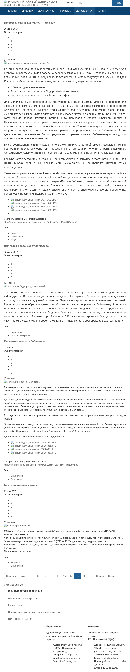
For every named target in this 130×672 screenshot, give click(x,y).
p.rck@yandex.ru (110, 658)
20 (91, 576)
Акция (14, 239)
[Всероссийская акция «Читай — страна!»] (26, 63)
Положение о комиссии (20, 619)
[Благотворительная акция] (18, 525)
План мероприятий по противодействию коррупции (34, 612)
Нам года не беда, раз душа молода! (26, 245)
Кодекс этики (15, 605)
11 (31, 576)
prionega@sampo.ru (70, 658)
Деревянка (16, 479)
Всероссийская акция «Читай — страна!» (29, 22)
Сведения (27, 10)
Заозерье (15, 233)
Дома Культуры (46, 10)
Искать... (71, 2)
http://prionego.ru (67, 661)
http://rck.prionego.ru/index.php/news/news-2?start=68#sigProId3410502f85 (41, 465)
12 (38, 576)
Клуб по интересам (20, 335)
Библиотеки (65, 10)
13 (45, 576)
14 (51, 576)
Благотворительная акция (20, 485)
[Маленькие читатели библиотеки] (22, 381)
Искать (117, 3)
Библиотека (17, 236)
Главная (12, 10)
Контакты (102, 10)
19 (84, 576)
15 (58, 576)
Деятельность (83, 10)
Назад (23, 576)
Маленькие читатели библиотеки (24, 341)
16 (64, 576)
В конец (112, 576)
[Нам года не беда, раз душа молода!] (24, 286)
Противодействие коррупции (22, 598)
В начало (11, 576)
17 (71, 576)
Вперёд (100, 576)
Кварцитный (17, 332)
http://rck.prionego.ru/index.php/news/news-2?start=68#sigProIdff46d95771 (40, 222)
